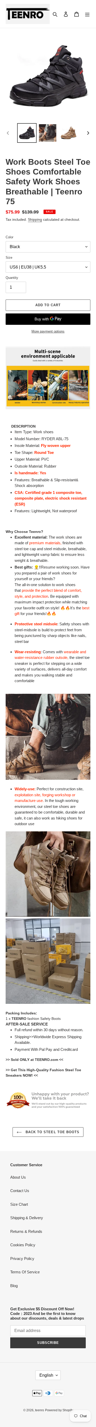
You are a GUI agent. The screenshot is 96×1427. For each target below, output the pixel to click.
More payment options (48, 331)
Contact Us (19, 1190)
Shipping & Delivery (26, 1218)
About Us (18, 1177)
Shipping (35, 219)
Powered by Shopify (59, 1410)
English (46, 1375)
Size (9, 257)
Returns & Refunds (26, 1231)
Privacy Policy (22, 1258)
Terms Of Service (25, 1272)
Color (9, 237)
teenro (39, 1410)
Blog (14, 1285)
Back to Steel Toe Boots (51, 1132)
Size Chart (19, 1204)
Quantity (12, 278)
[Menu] (87, 14)
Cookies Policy (22, 1245)
